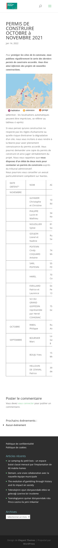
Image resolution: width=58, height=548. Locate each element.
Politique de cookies (16, 447)
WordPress (29, 543)
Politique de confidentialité (20, 443)
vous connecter (26, 403)
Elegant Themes (26, 540)
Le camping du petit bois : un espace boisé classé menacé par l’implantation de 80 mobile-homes (30, 464)
